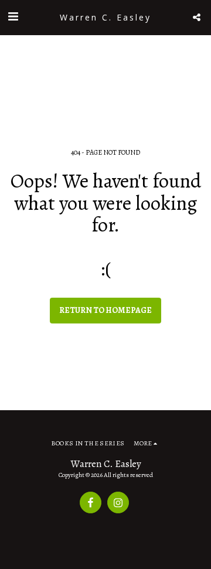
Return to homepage (105, 310)
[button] (13, 17)
